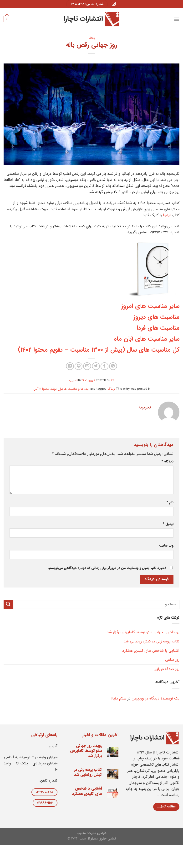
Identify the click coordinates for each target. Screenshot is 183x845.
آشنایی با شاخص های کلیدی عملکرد (150, 651)
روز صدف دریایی (166, 669)
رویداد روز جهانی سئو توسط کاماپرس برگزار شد (143, 632)
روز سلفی (172, 660)
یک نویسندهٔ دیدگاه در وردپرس (155, 698)
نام (170, 502)
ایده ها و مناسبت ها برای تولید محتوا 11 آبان (61, 389)
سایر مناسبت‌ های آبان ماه (146, 339)
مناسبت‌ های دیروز (156, 317)
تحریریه (73, 380)
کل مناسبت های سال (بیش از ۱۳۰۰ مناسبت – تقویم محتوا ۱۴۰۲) (98, 350)
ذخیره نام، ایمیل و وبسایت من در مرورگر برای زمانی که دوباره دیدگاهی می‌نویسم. (107, 568)
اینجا (167, 215)
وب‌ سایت (166, 546)
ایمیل (168, 524)
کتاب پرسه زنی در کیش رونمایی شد (151, 641)
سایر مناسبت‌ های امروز (150, 306)
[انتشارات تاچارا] (91, 19)
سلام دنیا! (118, 698)
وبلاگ (91, 38)
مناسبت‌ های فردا (158, 328)
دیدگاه (167, 461)
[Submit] (8, 604)
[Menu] (176, 19)
